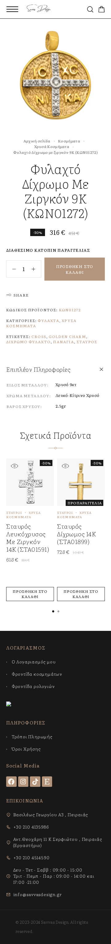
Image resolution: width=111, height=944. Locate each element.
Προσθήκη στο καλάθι (74, 269)
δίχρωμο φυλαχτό (28, 341)
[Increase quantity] (36, 269)
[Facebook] (11, 781)
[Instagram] (23, 781)
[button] (30, 594)
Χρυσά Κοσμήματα (52, 146)
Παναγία (63, 341)
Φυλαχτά (48, 320)
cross (38, 336)
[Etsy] (47, 781)
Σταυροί (14, 512)
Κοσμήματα (69, 141)
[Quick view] (14, 466)
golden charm (67, 336)
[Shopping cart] (101, 9)
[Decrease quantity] (11, 269)
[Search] (90, 9)
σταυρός (86, 341)
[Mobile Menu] (12, 9)
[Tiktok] (35, 781)
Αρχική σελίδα (37, 141)
